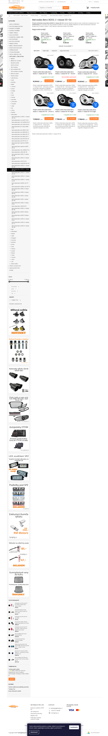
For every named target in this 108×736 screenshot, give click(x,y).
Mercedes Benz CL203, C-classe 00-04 (20, 117)
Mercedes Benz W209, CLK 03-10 (21, 186)
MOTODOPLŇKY (13, 39)
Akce (13, 289)
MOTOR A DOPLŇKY (14, 41)
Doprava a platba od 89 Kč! (46, 2)
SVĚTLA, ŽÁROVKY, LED (15, 54)
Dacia (13, 89)
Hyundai (13, 99)
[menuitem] (16, 12)
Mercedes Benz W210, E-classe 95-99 (20, 189)
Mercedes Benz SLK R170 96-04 (20, 139)
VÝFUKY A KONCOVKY (15, 266)
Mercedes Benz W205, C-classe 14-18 (20, 180)
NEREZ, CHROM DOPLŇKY (15, 46)
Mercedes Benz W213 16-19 (19, 206)
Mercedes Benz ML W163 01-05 (20, 130)
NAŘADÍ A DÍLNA (13, 43)
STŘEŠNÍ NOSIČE (13, 50)
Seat (12, 246)
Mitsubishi (14, 231)
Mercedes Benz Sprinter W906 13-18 (20, 143)
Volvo (12, 259)
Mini (12, 229)
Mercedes (14, 114)
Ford (12, 95)
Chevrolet (14, 101)
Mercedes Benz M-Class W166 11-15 (20, 127)
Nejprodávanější (64, 51)
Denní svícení (15, 65)
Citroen (13, 86)
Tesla (12, 255)
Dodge (13, 91)
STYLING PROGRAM (14, 52)
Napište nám (34, 715)
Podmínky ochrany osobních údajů (36, 718)
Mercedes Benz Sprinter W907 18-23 (20, 147)
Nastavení (34, 732)
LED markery (14, 67)
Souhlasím (74, 727)
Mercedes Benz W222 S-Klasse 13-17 (20, 216)
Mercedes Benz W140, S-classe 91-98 (20, 158)
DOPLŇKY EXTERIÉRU (14, 28)
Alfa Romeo (14, 78)
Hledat (66, 8)
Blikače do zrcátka (16, 61)
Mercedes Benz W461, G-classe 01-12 (20, 219)
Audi (12, 80)
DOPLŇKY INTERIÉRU (14, 30)
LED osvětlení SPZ (15, 69)
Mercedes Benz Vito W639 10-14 (20, 150)
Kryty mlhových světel (15, 691)
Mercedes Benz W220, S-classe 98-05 (20, 209)
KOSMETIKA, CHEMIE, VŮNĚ (16, 37)
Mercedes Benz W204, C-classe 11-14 (20, 176)
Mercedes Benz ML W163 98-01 (20, 132)
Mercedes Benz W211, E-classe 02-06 (20, 196)
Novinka (14, 291)
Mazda (13, 112)
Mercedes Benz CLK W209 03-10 (20, 122)
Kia (12, 108)
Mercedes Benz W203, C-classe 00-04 (20, 169)
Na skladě (15, 286)
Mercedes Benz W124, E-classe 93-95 (20, 154)
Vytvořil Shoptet (95, 732)
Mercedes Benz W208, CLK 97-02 (20, 183)
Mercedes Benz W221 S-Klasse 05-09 (20, 212)
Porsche (13, 240)
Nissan (13, 233)
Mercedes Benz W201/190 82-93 (20, 163)
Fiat (12, 93)
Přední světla (14, 76)
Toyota (13, 257)
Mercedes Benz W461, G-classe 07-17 (20, 223)
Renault (13, 242)
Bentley (13, 82)
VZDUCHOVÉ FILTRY (14, 268)
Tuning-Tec (12, 689)
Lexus (12, 110)
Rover (12, 244)
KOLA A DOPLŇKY (13, 35)
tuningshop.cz (55, 713)
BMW (12, 84)
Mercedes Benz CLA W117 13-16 (20, 120)
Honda (13, 97)
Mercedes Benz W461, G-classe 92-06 (20, 226)
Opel (12, 236)
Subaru (13, 249)
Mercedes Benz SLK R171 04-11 (20, 141)
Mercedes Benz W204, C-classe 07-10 (20, 173)
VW (12, 261)
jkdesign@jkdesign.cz (57, 708)
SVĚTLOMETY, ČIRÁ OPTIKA (16, 56)
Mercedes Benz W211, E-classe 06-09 (20, 199)
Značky (11, 270)
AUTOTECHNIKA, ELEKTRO (16, 26)
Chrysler (13, 104)
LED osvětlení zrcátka (17, 71)
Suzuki (13, 251)
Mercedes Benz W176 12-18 (19, 161)
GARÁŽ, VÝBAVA (13, 33)
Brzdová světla (15, 63)
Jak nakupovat (61, 2)
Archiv (12, 679)
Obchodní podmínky (36, 713)
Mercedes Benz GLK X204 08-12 (20, 124)
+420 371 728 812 (55, 710)
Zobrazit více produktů (65, 46)
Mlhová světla (15, 73)
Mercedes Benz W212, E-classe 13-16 (20, 203)
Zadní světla (14, 264)
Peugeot (13, 238)
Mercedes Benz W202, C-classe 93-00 (20, 166)
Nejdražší (54, 51)
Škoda (13, 253)
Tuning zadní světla (14, 669)
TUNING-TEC (16, 300)
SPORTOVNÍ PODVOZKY (15, 48)
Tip (13, 293)
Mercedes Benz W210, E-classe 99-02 (20, 192)
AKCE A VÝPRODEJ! (14, 24)
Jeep (12, 106)
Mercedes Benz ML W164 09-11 (20, 136)
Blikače (13, 58)
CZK (90, 1)
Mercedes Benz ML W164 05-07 (20, 134)
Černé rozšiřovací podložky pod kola (19, 687)
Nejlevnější (46, 51)
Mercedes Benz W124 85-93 (19, 152)
